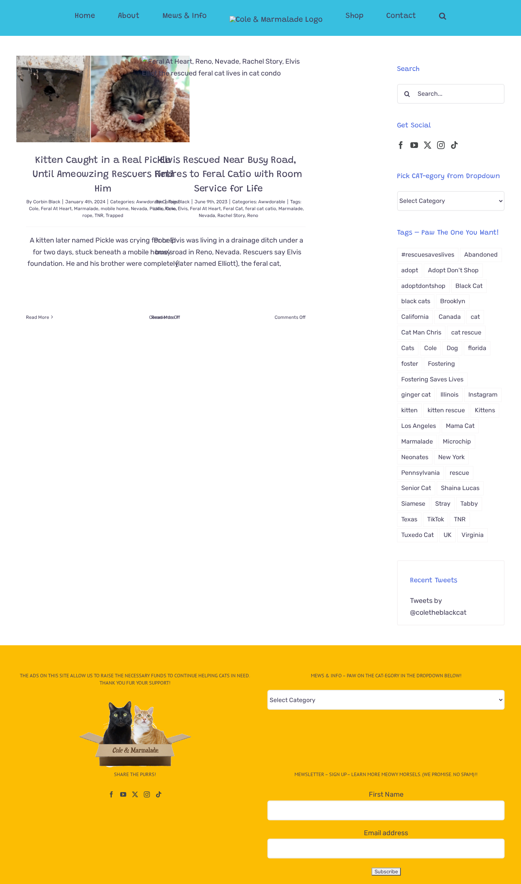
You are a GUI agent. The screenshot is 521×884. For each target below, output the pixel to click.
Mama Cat (460, 425)
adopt (409, 270)
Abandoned (481, 254)
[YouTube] (414, 145)
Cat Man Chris (421, 332)
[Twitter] (427, 145)
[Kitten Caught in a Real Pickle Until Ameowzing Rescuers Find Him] (103, 99)
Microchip (457, 441)
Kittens (485, 410)
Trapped (114, 215)
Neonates (414, 457)
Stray (442, 503)
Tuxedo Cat (417, 534)
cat (475, 316)
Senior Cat (416, 488)
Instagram (482, 394)
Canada (450, 316)
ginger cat (416, 394)
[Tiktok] (454, 145)
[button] (412, 16)
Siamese (413, 503)
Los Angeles (418, 425)
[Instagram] (441, 145)
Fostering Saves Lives (432, 379)
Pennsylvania (420, 472)
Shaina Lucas (460, 488)
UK (448, 534)
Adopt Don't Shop (453, 270)
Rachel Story (231, 215)
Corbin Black (46, 201)
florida (477, 348)
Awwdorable (271, 201)
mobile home (115, 208)
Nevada (207, 215)
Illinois (449, 394)
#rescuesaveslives (427, 254)
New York (451, 457)
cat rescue (466, 332)
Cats (407, 348)
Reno (252, 215)
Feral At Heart (56, 208)
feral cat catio (260, 208)
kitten (409, 410)
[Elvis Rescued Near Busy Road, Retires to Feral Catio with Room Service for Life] (228, 99)
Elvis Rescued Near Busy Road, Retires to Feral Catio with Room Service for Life (228, 175)
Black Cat (468, 285)
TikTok (435, 519)
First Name (386, 794)
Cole (34, 208)
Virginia (473, 534)
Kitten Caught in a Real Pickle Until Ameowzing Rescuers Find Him (103, 175)
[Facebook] (401, 145)
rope (87, 215)
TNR (99, 215)
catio (158, 208)
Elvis (183, 208)
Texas (409, 519)
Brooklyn (452, 301)
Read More (37, 317)
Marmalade (86, 208)
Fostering (441, 363)
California (415, 316)
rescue (459, 472)
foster (409, 363)
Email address (386, 833)
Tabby (469, 503)
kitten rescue (446, 410)
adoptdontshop (423, 285)
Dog (452, 348)
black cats (415, 301)
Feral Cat (233, 208)
